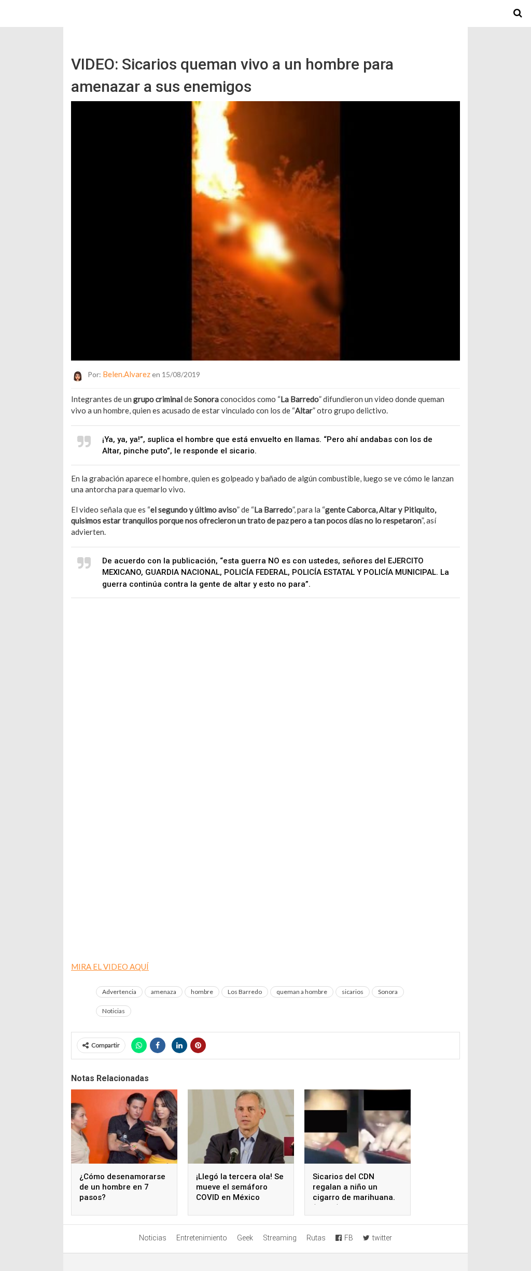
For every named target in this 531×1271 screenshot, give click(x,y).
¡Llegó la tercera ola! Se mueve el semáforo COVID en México (240, 1187)
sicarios (353, 992)
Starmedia (265, 13)
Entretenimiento (201, 1238)
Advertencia (119, 992)
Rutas (316, 1238)
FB (348, 1238)
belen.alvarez (126, 374)
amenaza (163, 992)
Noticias (113, 1011)
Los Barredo (245, 992)
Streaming (280, 1238)
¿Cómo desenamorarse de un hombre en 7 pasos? (122, 1187)
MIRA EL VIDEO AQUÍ (110, 966)
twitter (382, 1238)
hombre (202, 992)
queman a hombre (301, 992)
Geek (245, 1238)
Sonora (388, 992)
